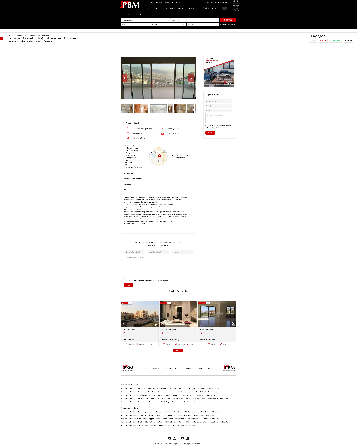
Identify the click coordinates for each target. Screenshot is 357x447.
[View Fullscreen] (151, 156)
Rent (140, 14)
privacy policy (151, 280)
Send (128, 285)
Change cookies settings (193, 444)
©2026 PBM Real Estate (163, 444)
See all (178, 350)
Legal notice (178, 444)
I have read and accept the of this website (147, 280)
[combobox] (145, 20)
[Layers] (164, 150)
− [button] (151, 152)
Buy (129, 14)
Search (229, 20)
